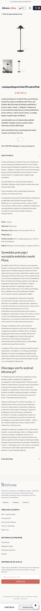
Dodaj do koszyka (29, 607)
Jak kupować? (6, 518)
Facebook (6, 502)
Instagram (16, 502)
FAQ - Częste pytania (8, 514)
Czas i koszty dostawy (8, 522)
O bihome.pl (5, 542)
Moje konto (5, 530)
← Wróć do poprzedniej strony (11, 14)
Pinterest (26, 502)
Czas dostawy (7, 459)
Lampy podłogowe (27, 146)
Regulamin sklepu (7, 546)
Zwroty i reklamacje (8, 526)
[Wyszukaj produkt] (30, 8)
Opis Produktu (7, 155)
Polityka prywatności (8, 550)
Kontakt (4, 554)
